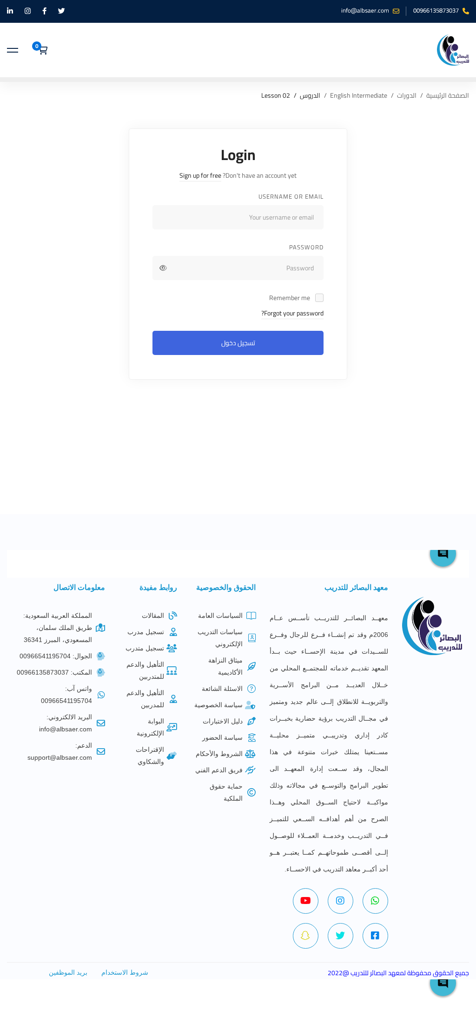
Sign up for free (200, 175)
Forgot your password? (292, 313)
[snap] (305, 936)
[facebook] (375, 936)
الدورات (406, 95)
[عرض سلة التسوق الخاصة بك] (39, 50)
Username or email (291, 196)
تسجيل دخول (238, 343)
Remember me (290, 298)
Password (306, 247)
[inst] (340, 901)
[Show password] (163, 268)
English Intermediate (358, 95)
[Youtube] (305, 901)
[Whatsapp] (375, 901)
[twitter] (340, 936)
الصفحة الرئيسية (447, 95)
